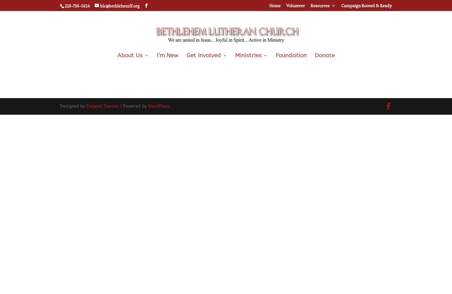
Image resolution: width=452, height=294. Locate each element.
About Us (130, 56)
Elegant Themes (102, 106)
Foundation (291, 56)
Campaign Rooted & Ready (366, 5)
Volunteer (295, 5)
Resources (320, 5)
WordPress (159, 106)
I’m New (168, 56)
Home (275, 5)
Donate (325, 56)
